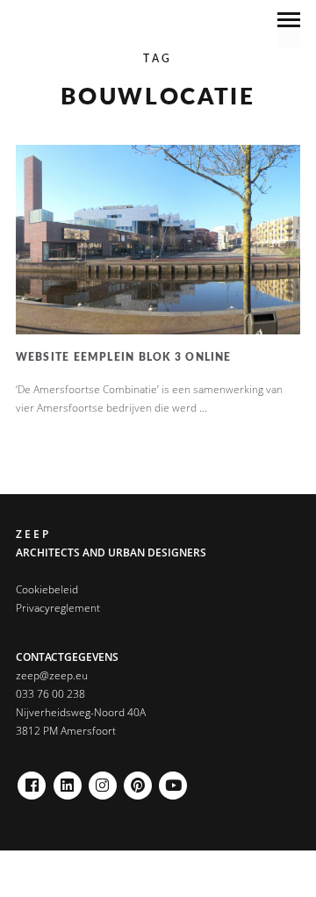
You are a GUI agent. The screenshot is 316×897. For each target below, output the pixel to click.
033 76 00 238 (50, 693)
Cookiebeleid (47, 589)
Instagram (103, 780)
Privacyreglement (58, 607)
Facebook (32, 780)
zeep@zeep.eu (52, 675)
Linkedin (68, 780)
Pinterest (138, 780)
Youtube (173, 780)
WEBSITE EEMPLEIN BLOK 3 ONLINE (124, 357)
